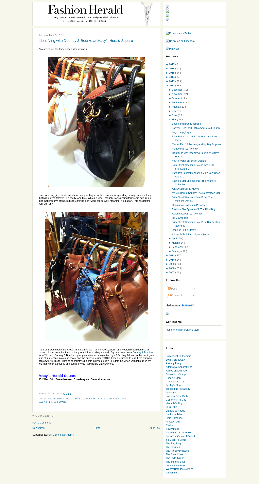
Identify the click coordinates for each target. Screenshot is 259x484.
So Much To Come (176, 439)
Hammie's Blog (174, 403)
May (174, 119)
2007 (172, 272)
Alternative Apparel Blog (179, 367)
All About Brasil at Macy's (185, 188)
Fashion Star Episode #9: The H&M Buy (193, 209)
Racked (170, 425)
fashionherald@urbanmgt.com (182, 329)
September (178, 102)
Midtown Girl (173, 421)
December (178, 89)
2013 (172, 81)
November (178, 94)
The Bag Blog (173, 443)
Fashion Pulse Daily (177, 396)
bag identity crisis (60, 399)
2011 (172, 255)
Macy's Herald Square (52, 402)
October (176, 98)
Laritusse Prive (174, 414)
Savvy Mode (172, 429)
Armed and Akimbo (176, 370)
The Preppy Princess (177, 450)
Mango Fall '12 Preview (185, 148)
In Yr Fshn (171, 407)
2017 (172, 64)
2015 (172, 72)
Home (97, 428)
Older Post (154, 428)
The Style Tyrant (175, 458)
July (174, 111)
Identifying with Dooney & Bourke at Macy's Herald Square (86, 41)
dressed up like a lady (178, 388)
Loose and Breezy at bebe (186, 123)
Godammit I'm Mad (176, 399)
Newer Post (38, 428)
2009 (172, 264)
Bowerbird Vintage (176, 374)
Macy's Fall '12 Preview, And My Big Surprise (196, 144)
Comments (177, 295)
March (175, 242)
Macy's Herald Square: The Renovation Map (196, 193)
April (174, 238)
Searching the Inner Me (179, 432)
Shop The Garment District (180, 436)
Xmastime (171, 472)
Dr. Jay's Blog (173, 385)
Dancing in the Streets (184, 230)
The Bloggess (173, 447)
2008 (172, 268)
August (176, 106)
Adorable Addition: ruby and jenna (190, 234)
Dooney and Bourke (95, 399)
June (175, 115)
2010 (172, 259)
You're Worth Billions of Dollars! (189, 160)
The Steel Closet (175, 454)
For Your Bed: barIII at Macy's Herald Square (196, 128)
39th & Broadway (175, 359)
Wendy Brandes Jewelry (179, 469)
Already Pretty (173, 363)
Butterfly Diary (173, 378)
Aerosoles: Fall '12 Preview (187, 213)
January (176, 251)
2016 (172, 68)
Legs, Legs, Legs (181, 132)
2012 (172, 85)
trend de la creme (175, 465)
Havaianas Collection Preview (188, 205)
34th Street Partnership (178, 356)
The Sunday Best (175, 461)
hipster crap (118, 399)
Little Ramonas (174, 418)
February (177, 247)
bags (78, 399)
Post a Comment (41, 422)
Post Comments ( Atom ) (60, 434)
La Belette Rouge (175, 410)
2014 (172, 77)
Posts (174, 288)
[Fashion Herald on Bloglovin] (180, 306)
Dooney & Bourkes (143, 352)
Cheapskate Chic (175, 381)
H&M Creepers (180, 218)
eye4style (171, 392)
